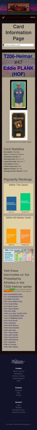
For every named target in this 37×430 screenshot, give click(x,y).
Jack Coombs (13, 335)
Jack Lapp (12, 330)
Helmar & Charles (18, 376)
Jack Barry (12, 323)
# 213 (6, 306)
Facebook (18, 390)
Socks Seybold (13, 328)
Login (19, 405)
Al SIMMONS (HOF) (15, 318)
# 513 (6, 320)
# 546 (6, 337)
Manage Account (18, 410)
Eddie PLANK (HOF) (18, 70)
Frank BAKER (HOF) (14, 294)
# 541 (6, 332)
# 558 (6, 347)
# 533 (6, 323)
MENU (32, 17)
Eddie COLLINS (13, 299)
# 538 (6, 328)
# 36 (5, 299)
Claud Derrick (13, 337)
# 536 (6, 325)
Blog (18, 381)
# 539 (6, 330)
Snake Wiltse (13, 304)
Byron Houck (12, 306)
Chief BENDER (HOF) (15, 297)
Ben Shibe (12, 311)
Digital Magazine (18, 378)
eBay (18, 393)
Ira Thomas (12, 344)
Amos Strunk (12, 320)
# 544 (6, 335)
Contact (18, 395)
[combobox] (19, 45)
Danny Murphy (13, 308)
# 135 (6, 304)
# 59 (5, 301)
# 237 (6, 308)
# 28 (5, 294)
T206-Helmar (18, 56)
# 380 (6, 311)
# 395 (6, 313)
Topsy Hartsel (13, 332)
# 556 (6, 344)
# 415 (6, 316)
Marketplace (18, 373)
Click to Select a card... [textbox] (13, 45)
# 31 (5, 297)
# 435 (6, 318)
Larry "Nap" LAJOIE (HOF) (17, 313)
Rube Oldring (13, 347)
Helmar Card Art (18, 371)
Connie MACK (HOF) (14, 301)
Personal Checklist (18, 412)
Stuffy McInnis (13, 325)
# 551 (6, 342)
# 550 (6, 339)
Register (19, 407)
